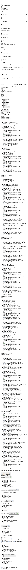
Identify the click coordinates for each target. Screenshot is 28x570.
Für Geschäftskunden (8, 497)
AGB (4, 545)
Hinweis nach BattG (8, 551)
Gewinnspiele (6, 485)
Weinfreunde (6, 532)
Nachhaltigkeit (6, 503)
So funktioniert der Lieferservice (10, 494)
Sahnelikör (3, 113)
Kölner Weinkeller (7, 535)
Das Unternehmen (7, 505)
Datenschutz (6, 546)
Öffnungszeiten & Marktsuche (10, 520)
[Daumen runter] (8, 474)
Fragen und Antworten (8, 516)
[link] (15, 66)
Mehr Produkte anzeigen (6, 175)
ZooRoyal (5, 534)
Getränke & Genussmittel (6, 91)
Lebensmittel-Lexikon (8, 517)
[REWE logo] (3, 62)
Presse (4, 509)
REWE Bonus (6, 482)
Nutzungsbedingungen (8, 549)
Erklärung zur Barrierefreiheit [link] (10, 556)
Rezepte (13, 76)
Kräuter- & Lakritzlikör (6, 112)
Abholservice (6, 495)
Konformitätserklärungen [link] (9, 554)
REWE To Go (6, 530)
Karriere (5, 506)
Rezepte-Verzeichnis (8, 518)
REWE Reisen (6, 528)
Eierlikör (3, 116)
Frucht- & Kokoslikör (5, 114)
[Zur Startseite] (5, 2)
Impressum (5, 547)
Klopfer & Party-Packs (6, 118)
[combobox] (7, 84)
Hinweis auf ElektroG (8, 553)
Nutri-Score (6, 522)
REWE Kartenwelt (7, 531)
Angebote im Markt (7, 480)
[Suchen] (15, 86)
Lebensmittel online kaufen (9, 492)
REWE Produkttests (8, 486)
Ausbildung (6, 507)
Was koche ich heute (8, 521)
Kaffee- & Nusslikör (5, 117)
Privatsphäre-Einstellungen (9, 550)
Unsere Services (7, 484)
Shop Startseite (4, 90)
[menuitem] (14, 14)
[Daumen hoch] (3, 474)
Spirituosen (3, 92)
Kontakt (5, 510)
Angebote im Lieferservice (9, 481)
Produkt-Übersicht (7, 496)
